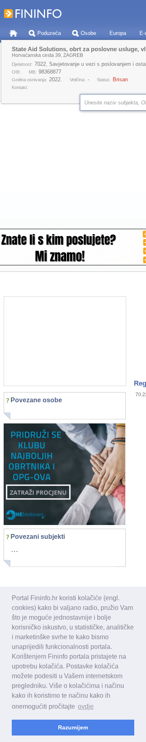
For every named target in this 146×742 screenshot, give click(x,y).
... (14, 549)
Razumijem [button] (73, 727)
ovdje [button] (86, 706)
